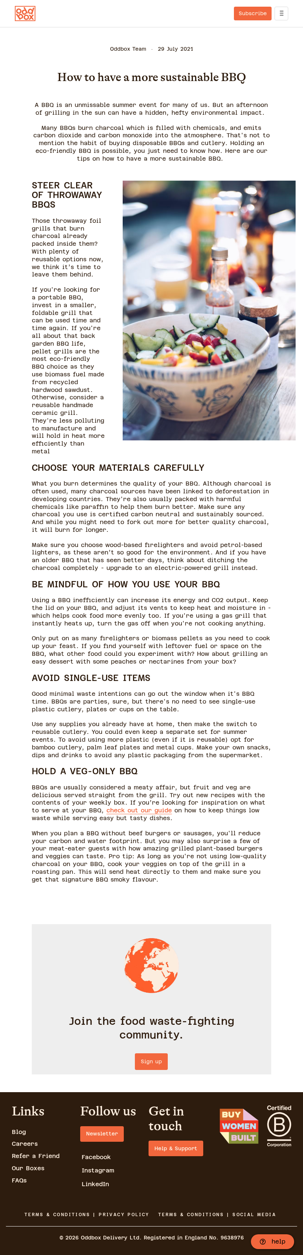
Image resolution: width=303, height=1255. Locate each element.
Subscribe (253, 13)
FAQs (19, 1180)
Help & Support (175, 1148)
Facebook (96, 1157)
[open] (281, 13)
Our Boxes (28, 1168)
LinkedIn (95, 1184)
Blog (19, 1131)
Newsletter (102, 1134)
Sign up (151, 1061)
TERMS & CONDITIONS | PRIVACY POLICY (87, 1214)
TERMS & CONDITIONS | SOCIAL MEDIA (217, 1214)
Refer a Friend (35, 1156)
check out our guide (139, 810)
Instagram (98, 1170)
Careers (25, 1143)
